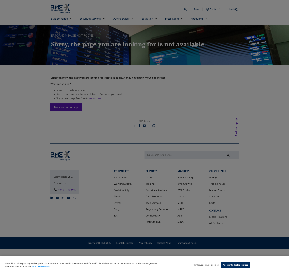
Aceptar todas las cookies (235, 264)
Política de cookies (40, 266)
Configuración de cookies (206, 264)
